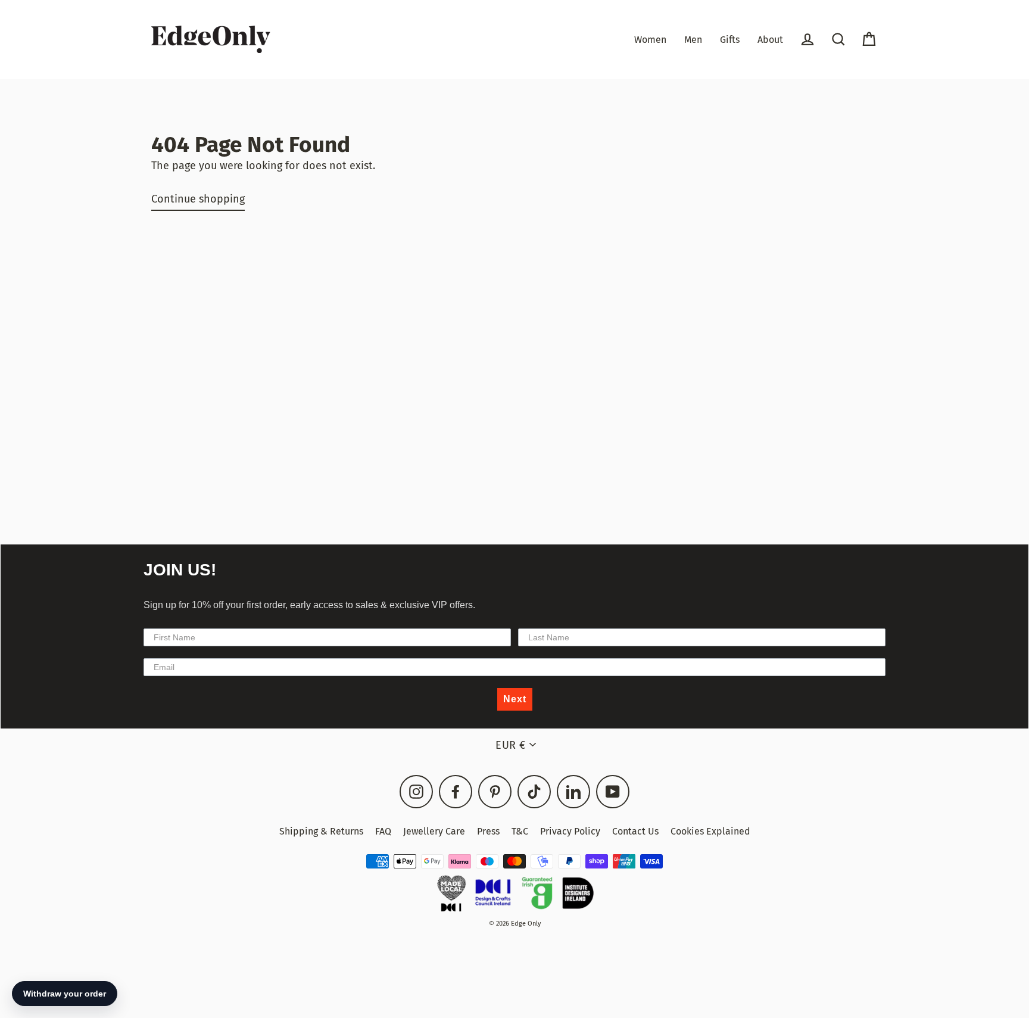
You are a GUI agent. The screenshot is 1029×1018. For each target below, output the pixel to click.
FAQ (383, 831)
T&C (520, 831)
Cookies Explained (710, 831)
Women (650, 39)
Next (514, 699)
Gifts (730, 39)
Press (488, 831)
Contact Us (635, 831)
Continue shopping (198, 199)
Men (693, 39)
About (770, 39)
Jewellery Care (434, 831)
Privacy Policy (570, 831)
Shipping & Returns (321, 831)
